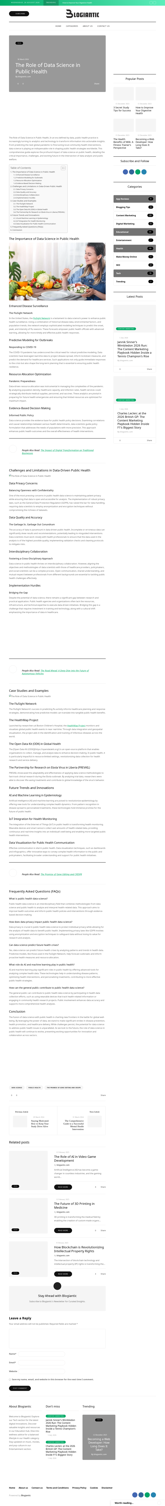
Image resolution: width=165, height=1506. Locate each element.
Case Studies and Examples (24, 201)
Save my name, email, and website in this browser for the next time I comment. (53, 1379)
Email (12, 1362)
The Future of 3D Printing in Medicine (74, 1205)
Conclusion (17, 230)
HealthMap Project (76, 725)
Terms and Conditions (57, 1487)
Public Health (34, 1088)
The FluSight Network (24, 204)
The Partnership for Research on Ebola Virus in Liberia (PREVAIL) (40, 212)
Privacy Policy (79, 1487)
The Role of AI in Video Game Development (75, 1158)
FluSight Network (41, 318)
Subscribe (20, 14)
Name (12, 1353)
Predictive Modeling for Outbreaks (29, 177)
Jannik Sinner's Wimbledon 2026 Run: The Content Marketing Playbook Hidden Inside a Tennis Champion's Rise (134, 349)
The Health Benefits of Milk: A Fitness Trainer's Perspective (123, 143)
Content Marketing (126, 329)
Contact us (103, 26)
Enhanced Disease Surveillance (28, 175)
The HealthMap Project (25, 206)
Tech (19, 43)
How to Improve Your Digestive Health (77, 3)
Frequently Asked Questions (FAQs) (27, 227)
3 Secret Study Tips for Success (122, 109)
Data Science (17, 1088)
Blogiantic (26, 1495)
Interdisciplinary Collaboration (27, 195)
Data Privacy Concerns (24, 189)
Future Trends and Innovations (25, 215)
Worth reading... (124, 1502)
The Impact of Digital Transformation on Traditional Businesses (58, 452)
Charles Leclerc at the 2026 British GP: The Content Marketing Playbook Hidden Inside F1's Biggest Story (133, 420)
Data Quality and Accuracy (26, 192)
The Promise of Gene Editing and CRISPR (61, 874)
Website (13, 1371)
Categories (72, 26)
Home (58, 26)
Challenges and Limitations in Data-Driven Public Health (37, 186)
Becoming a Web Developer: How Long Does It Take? (145, 143)
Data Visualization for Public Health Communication (36, 224)
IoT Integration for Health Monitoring (30, 221)
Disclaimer (107, 1487)
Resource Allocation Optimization (29, 180)
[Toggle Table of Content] (62, 168)
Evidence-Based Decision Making (28, 183)
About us (88, 26)
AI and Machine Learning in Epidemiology (32, 218)
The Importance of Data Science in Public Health (33, 172)
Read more (63, 1187)
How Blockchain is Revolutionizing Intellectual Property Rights (79, 1249)
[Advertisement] (57, 116)
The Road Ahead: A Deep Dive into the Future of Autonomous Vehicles (55, 672)
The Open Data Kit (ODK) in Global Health (32, 209)
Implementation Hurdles (25, 198)
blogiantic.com (24, 76)
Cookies (94, 1487)
